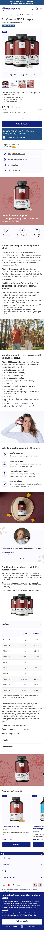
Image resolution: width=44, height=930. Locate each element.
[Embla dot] (20, 571)
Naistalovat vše (22, 921)
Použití (5, 761)
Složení (5, 643)
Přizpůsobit (32, 926)
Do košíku (16, 866)
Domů (3, 15)
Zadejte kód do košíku (23, 4)
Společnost (5, 879)
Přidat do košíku (22, 126)
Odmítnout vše (11, 926)
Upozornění (7, 768)
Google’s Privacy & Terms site (27, 915)
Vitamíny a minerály (12, 15)
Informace (5, 886)
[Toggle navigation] (41, 8)
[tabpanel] (22, 699)
